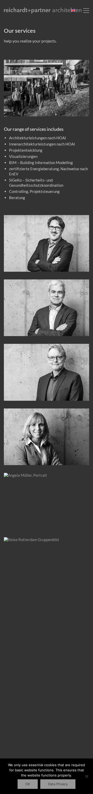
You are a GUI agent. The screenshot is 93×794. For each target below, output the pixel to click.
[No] (86, 776)
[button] (86, 10)
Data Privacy (58, 784)
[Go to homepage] (42, 10)
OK (27, 784)
